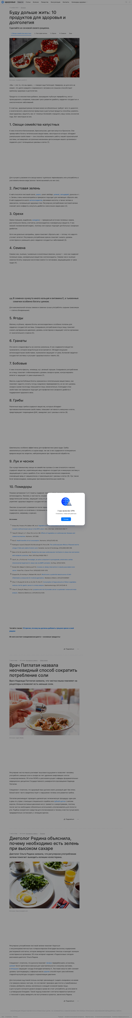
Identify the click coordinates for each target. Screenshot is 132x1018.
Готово (66, 519)
